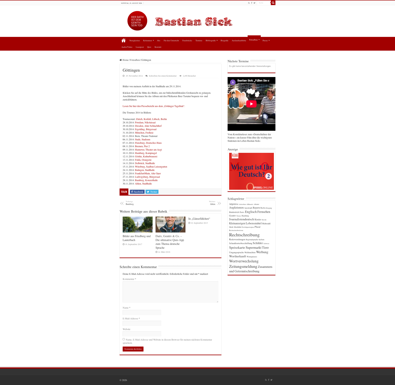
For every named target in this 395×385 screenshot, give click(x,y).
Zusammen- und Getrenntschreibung (251, 268)
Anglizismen (236, 207)
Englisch (251, 211)
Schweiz (266, 243)
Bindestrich (234, 212)
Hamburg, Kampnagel (146, 153)
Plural (257, 226)
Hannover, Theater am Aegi (148, 149)
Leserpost (140, 47)
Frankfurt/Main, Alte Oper (148, 173)
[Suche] (273, 2)
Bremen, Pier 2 (142, 146)
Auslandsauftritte (239, 40)
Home (125, 59)
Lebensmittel (254, 223)
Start (124, 40)
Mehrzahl (266, 223)
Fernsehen (263, 211)
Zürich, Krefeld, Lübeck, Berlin (151, 119)
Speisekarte (237, 247)
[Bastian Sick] (197, 20)
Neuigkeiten (134, 40)
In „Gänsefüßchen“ (199, 218)
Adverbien (242, 204)
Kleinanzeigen (237, 223)
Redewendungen (237, 239)
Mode (231, 227)
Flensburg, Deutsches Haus (148, 142)
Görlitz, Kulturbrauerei (146, 156)
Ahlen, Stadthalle (143, 183)
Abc (158, 40)
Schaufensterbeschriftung (240, 243)
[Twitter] (254, 3)
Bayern (256, 207)
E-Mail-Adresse (131, 318)
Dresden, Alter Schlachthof (148, 125)
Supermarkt (253, 247)
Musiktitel (237, 227)
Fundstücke (187, 40)
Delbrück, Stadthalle (145, 163)
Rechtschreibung (244, 235)
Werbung (262, 252)
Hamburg (245, 215)
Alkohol (256, 204)
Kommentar (129, 279)
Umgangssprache (236, 252)
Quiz (149, 47)
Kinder (258, 219)
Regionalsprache (252, 239)
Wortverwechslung (244, 261)
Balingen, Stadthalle (145, 170)
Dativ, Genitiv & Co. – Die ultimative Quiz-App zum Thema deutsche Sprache (170, 241)
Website (126, 329)
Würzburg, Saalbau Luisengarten (151, 166)
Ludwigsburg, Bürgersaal (147, 176)
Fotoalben (253, 39)
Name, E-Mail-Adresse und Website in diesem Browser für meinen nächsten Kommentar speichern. (167, 341)
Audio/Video (126, 47)
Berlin (263, 207)
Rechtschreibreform (236, 230)
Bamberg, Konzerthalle (146, 180)
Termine (198, 40)
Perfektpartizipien (248, 227)
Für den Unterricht (171, 40)
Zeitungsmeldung (243, 266)
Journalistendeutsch (241, 219)
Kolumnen (147, 40)
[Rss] (249, 3)
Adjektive (233, 203)
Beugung (269, 208)
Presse (265, 40)
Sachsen (261, 239)
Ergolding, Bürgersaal (145, 129)
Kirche (264, 220)
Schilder (258, 243)
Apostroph (248, 208)
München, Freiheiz (144, 132)
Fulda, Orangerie (143, 159)
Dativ (242, 212)
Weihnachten (250, 252)
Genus (239, 216)
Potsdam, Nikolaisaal (145, 122)
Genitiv (232, 215)
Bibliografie (211, 40)
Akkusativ (250, 204)
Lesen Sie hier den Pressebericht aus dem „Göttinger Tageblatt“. (154, 106)
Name (126, 307)
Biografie (224, 40)
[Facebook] (252, 3)
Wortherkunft (237, 256)
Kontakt (158, 47)
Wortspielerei (252, 256)
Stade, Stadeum (142, 139)
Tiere (265, 247)
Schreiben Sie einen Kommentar (163, 75)
